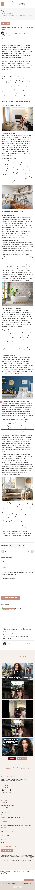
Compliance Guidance (7, 815)
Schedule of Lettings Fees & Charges (11, 810)
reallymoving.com (10, 101)
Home (3, 13)
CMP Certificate (5, 812)
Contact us (4, 807)
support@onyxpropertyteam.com (9, 835)
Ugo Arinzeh (8, 33)
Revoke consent (17, 887)
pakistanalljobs (4, 871)
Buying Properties (9, 609)
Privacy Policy (5, 802)
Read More (28, 643)
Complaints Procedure (7, 805)
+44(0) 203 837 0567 (7, 831)
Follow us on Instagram (17, 767)
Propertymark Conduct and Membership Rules (14, 817)
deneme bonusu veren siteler (16, 871)
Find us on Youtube (17, 656)
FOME (29, 860)
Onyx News (10, 13)
